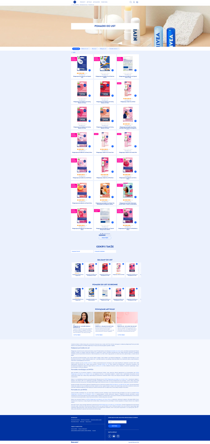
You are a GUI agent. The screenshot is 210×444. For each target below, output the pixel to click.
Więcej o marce (76, 426)
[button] (89, 70)
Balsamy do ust (76, 251)
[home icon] (71, 4)
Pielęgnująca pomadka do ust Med (110, 404)
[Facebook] (109, 436)
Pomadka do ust (119, 384)
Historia (74, 428)
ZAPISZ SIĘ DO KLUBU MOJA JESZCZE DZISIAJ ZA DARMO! (123, 417)
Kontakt (94, 430)
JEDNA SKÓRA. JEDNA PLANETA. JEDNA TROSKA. (81, 430)
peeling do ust (99, 365)
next (138, 270)
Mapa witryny (88, 421)
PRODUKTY (82, 2)
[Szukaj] (130, 2)
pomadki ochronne (87, 362)
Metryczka (82, 421)
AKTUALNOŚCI (96, 2)
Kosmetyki (76, 4)
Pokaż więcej (105, 237)
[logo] (74, 2)
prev (71, 270)
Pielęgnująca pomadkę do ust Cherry (99, 399)
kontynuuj (114, 425)
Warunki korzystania (75, 419)
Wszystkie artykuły (75, 421)
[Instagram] (118, 436)
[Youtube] (113, 436)
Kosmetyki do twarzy (84, 4)
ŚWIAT (104, 2)
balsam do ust (105, 364)
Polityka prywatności (85, 419)
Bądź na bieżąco (112, 432)
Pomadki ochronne (100, 251)
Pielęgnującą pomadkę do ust (115, 379)
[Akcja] (137, 2)
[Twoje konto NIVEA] (134, 2)
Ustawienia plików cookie (96, 419)
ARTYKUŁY (89, 2)
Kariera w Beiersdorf (82, 428)
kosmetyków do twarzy (115, 351)
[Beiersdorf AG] (74, 442)
